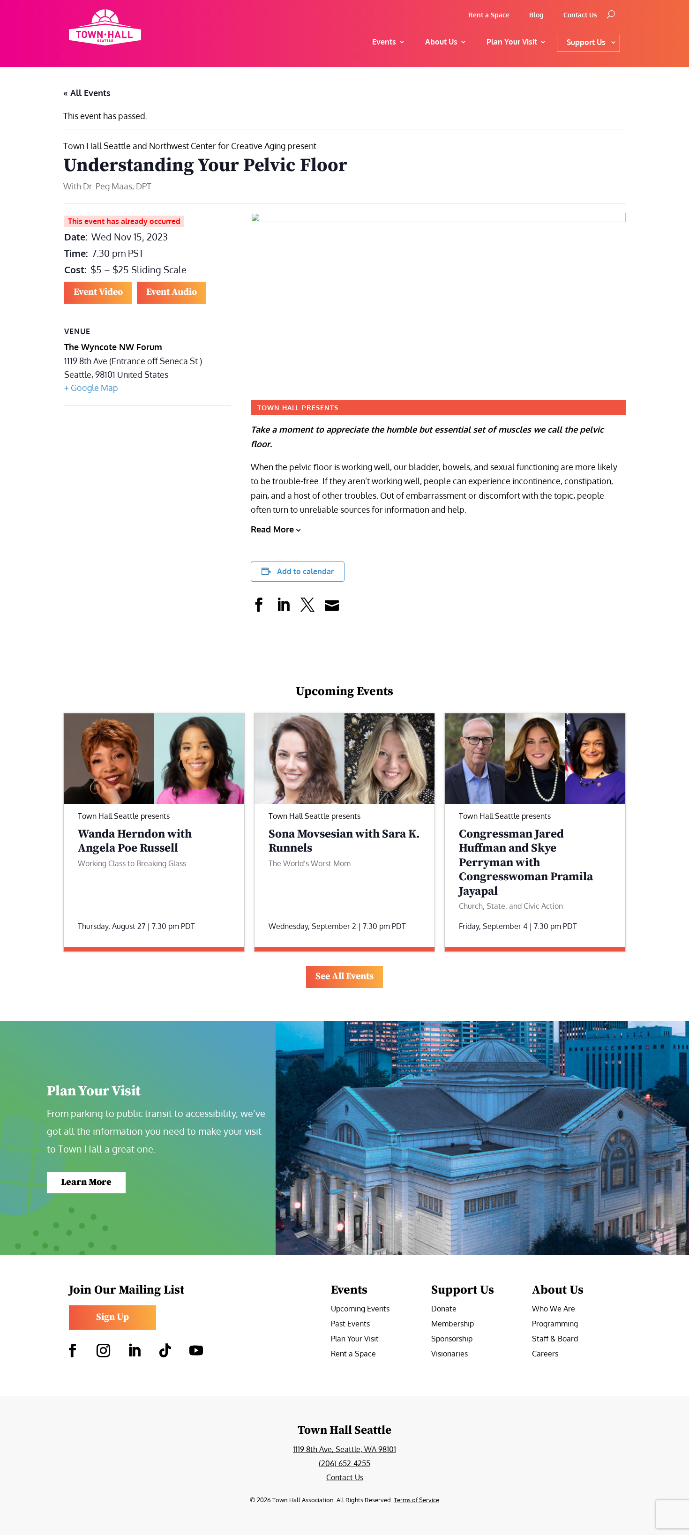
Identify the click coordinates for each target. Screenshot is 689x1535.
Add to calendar (305, 571)
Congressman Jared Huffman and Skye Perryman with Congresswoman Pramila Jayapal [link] (526, 863)
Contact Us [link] (580, 15)
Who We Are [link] (553, 1309)
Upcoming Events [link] (360, 1309)
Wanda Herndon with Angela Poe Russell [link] (135, 841)
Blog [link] (536, 15)
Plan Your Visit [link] (355, 1339)
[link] (138, 27)
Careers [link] (545, 1354)
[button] (72, 1350)
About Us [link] (441, 41)
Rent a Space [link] (488, 15)
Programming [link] (555, 1324)
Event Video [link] (98, 292)
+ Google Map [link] (91, 387)
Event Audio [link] (171, 292)
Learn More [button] (86, 1182)
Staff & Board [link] (555, 1339)
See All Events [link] (344, 976)
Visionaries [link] (449, 1354)
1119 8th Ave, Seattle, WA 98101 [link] (344, 1449)
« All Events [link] (87, 93)
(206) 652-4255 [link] (344, 1463)
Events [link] (384, 41)
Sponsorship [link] (451, 1339)
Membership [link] (452, 1324)
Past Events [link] (350, 1324)
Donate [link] (444, 1309)
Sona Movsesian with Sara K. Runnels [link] (344, 841)
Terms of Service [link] (416, 1500)
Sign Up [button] (112, 1317)
